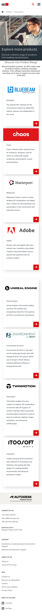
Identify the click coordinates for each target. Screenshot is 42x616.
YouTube (8, 608)
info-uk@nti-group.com (10, 518)
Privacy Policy (7, 590)
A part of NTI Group (9, 565)
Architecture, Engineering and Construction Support (18, 545)
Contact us (6, 577)
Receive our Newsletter (11, 580)
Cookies (5, 584)
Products (9, 12)
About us (5, 561)
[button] (33, 4)
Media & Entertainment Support (14, 550)
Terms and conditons (10, 587)
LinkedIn (8, 603)
